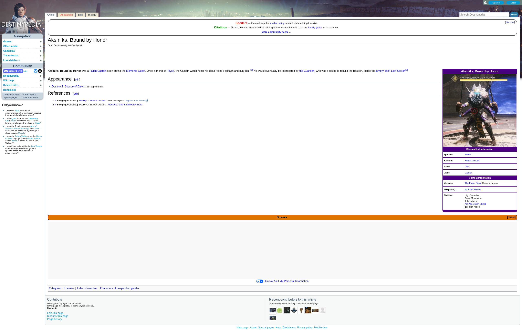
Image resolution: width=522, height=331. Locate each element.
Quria (14, 118)
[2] (406, 70)
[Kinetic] (466, 207)
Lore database (11, 60)
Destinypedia (11, 75)
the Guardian (306, 70)
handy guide (315, 27)
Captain (468, 172)
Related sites (11, 85)
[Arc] (466, 189)
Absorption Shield (477, 204)
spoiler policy (277, 23)
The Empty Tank (473, 183)
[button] (511, 217)
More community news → (276, 32)
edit (77, 79)
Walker (24, 136)
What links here (30, 97)
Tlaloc (37, 128)
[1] (251, 70)
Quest (21, 133)
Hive (17, 111)
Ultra (467, 166)
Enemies (69, 288)
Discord (13, 71)
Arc (466, 204)
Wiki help (8, 80)
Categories (55, 288)
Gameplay (9, 50)
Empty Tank (383, 70)
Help (278, 327)
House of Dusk (472, 160)
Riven (37, 123)
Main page (242, 327)
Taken (14, 121)
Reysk (170, 70)
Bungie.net (9, 89)
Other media (10, 46)
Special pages (11, 97)
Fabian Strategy (21, 128)
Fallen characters (87, 288)
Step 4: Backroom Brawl (130, 104)
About (253, 327)
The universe (10, 55)
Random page (29, 94)
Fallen (18, 136)
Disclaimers (289, 327)
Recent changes (12, 94)
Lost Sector (398, 70)
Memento (131, 70)
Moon (14, 141)
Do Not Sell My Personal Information (287, 281)
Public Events (33, 138)
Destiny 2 (57, 86)
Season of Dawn (74, 86)
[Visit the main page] (22, 19)
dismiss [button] (510, 22)
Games (7, 41)
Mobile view (320, 327)
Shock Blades (474, 189)
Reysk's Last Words (135, 100)
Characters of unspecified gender (119, 288)
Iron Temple (36, 146)
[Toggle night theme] (485, 2)
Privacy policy (305, 327)
